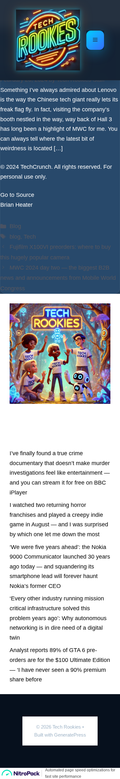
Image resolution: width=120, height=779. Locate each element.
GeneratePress (70, 735)
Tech (30, 237)
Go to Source (17, 195)
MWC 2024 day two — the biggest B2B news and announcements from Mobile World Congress (58, 278)
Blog (15, 226)
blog (15, 237)
